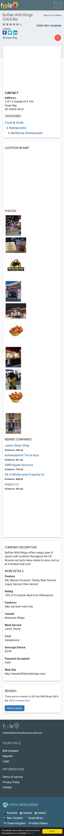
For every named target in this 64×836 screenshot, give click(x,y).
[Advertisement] (30, 69)
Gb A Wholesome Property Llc (25, 474)
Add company (11, 750)
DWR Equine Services (19, 465)
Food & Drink (14, 123)
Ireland (41, 813)
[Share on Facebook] (5, 32)
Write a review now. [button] (19, 700)
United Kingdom (16, 823)
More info (30, 833)
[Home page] (9, 5)
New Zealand (14, 818)
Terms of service (13, 777)
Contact (7, 787)
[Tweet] (10, 32)
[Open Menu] (57, 5)
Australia (11, 813)
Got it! (52, 831)
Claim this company (49, 25)
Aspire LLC (12, 484)
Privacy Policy (11, 782)
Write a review (14, 708)
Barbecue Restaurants (26, 133)
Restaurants (17, 128)
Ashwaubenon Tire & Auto (22, 455)
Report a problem (52, 15)
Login (6, 761)
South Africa (35, 818)
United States (39, 823)
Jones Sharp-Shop (17, 445)
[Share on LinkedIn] (15, 32)
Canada (27, 813)
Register (8, 756)
